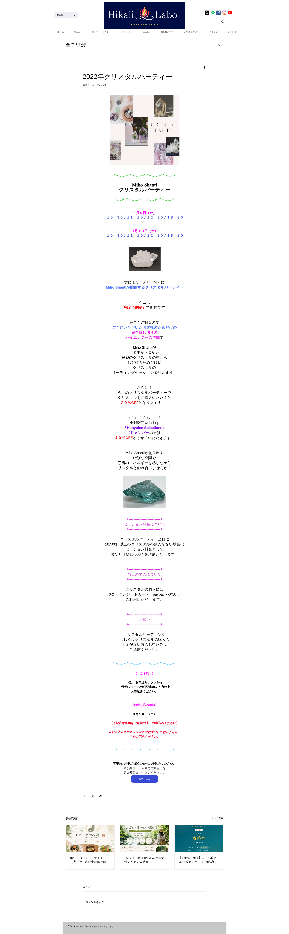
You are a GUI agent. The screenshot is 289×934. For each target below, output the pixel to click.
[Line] (213, 13)
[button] (218, 45)
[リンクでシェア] (100, 796)
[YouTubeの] (230, 13)
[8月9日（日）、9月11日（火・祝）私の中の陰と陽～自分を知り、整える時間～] (90, 838)
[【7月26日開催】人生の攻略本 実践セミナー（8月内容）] (199, 838)
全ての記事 (76, 45)
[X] (207, 13)
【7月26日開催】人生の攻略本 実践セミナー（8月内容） (198, 860)
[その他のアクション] (204, 67)
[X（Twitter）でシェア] (92, 796)
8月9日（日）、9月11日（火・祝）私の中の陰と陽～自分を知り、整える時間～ (89, 860)
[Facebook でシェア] (84, 796)
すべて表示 (217, 819)
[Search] (222, 21)
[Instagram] (224, 13)
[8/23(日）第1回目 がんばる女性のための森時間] (144, 838)
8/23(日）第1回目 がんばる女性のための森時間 (144, 860)
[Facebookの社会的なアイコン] (218, 13)
